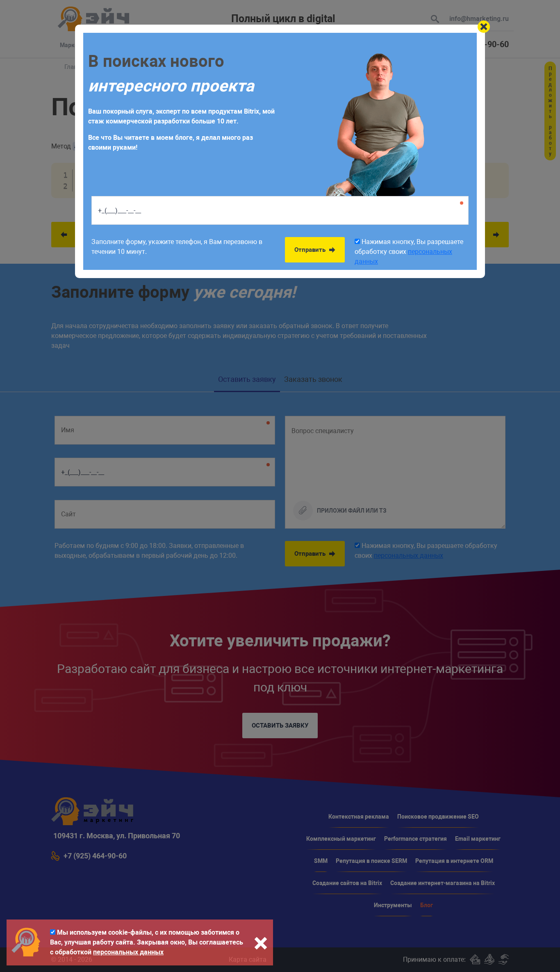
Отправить (310, 249)
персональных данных (128, 952)
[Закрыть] (484, 27)
